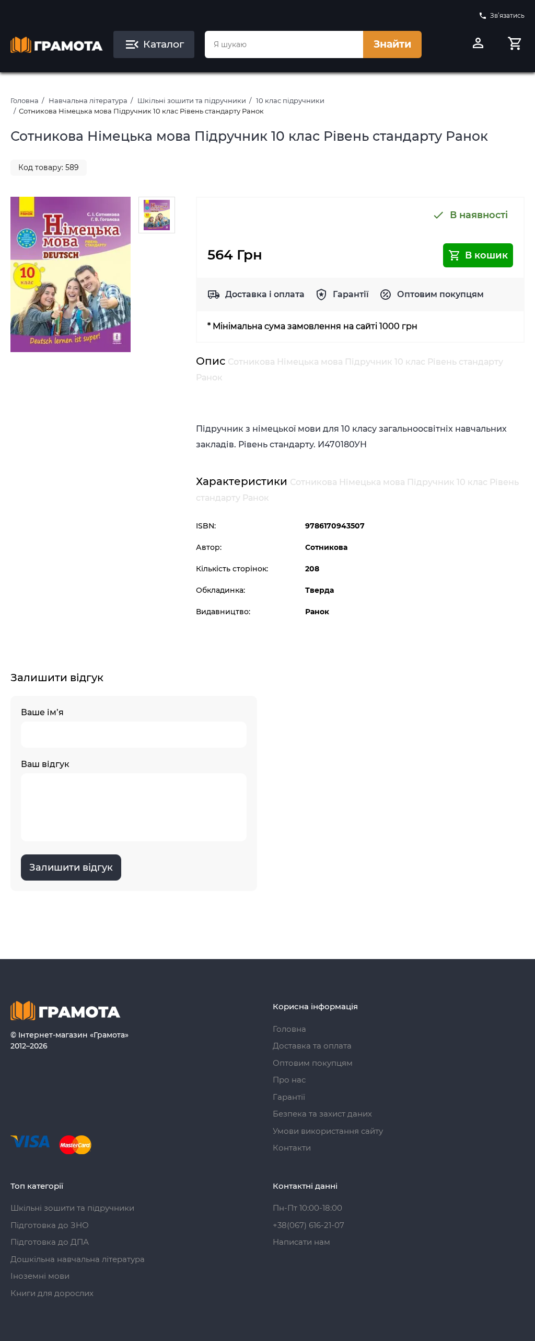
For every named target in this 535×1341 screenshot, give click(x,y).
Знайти (392, 44)
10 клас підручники (290, 100)
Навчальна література (88, 100)
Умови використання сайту (328, 1131)
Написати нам (301, 1242)
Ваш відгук (45, 764)
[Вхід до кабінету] (478, 44)
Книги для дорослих (52, 1293)
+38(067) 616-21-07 (308, 1225)
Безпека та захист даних (322, 1114)
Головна (24, 100)
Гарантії (351, 294)
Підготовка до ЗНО (49, 1225)
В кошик (486, 255)
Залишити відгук (71, 867)
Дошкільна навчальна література (77, 1259)
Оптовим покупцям (440, 294)
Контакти (292, 1148)
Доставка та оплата (312, 1046)
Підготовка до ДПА (49, 1242)
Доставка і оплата (265, 294)
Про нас (289, 1080)
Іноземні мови (39, 1276)
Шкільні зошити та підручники (191, 100)
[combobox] (284, 44)
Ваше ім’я (42, 712)
